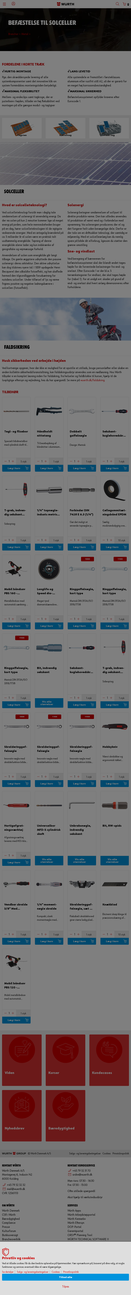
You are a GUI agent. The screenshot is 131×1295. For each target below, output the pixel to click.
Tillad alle (65, 1277)
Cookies (56, 1272)
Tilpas (65, 1286)
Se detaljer (7, 1272)
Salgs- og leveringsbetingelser (32, 1272)
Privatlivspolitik (71, 1272)
